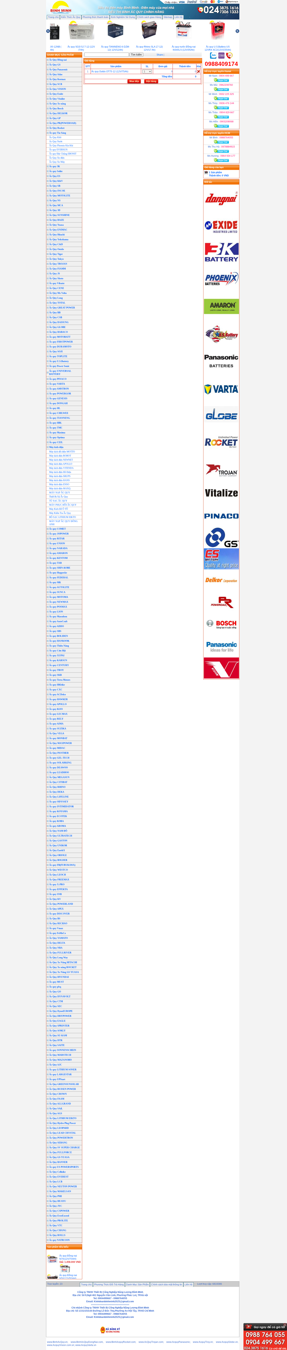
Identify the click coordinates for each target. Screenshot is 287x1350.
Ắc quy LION (56, 611)
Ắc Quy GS (55, 64)
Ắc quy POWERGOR (60, 393)
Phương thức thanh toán (96, 17)
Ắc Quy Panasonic (58, 69)
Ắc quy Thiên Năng (59, 645)
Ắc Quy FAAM (56, 1098)
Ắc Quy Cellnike (57, 1172)
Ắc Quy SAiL (56, 1108)
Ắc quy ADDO (56, 626)
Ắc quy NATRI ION (59, 1240)
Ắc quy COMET (57, 528)
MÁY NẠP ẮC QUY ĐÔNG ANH (63, 523)
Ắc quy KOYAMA (58, 811)
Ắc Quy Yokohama (58, 239)
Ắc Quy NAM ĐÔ (58, 831)
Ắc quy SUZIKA (57, 728)
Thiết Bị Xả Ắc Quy (58, 496)
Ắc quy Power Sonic (59, 366)
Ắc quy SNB (55, 894)
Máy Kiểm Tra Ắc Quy (60, 513)
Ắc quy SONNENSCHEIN (62, 1050)
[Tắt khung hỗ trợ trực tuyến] (284, 1324)
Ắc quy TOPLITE (58, 356)
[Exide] (221, 237)
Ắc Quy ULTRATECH (60, 835)
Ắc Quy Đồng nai (58, 59)
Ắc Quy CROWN (58, 1094)
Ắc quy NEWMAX (58, 602)
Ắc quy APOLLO (58, 704)
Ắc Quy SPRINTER (59, 1025)
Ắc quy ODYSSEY (58, 801)
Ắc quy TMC (55, 427)
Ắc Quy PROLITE (58, 1220)
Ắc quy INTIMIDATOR (61, 806)
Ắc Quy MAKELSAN (60, 1191)
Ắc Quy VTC (55, 1225)
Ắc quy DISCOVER (59, 913)
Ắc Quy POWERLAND (61, 904)
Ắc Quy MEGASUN (59, 777)
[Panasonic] (221, 373)
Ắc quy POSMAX (58, 606)
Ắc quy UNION (57, 543)
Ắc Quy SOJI (56, 351)
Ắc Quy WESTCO (58, 869)
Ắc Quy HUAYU (57, 1201)
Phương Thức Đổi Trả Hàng (109, 1284)
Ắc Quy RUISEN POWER (62, 1089)
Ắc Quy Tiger (56, 254)
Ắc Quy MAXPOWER (60, 743)
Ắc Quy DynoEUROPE (61, 1011)
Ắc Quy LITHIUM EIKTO (62, 1118)
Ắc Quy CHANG (57, 1230)
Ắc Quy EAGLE (57, 1021)
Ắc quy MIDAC (57, 748)
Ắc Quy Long (56, 298)
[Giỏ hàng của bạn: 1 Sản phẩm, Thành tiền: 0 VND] (206, 172)
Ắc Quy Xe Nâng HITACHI (63, 962)
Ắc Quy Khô (55, 137)
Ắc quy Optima (57, 437)
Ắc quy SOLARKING (60, 762)
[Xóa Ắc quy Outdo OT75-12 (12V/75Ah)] (198, 71)
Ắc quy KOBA (56, 821)
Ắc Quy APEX (56, 908)
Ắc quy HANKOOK (59, 641)
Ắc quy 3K (54, 166)
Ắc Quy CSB (55, 317)
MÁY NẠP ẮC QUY (59, 492)
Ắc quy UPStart (57, 1079)
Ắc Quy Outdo (56, 249)
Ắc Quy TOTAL (57, 302)
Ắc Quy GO (55, 991)
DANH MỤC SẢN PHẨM (60, 55)
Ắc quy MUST (56, 982)
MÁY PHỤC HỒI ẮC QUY (63, 505)
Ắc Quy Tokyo (56, 259)
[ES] (221, 568)
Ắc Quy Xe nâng (57, 103)
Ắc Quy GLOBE (57, 327)
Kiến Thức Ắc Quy (70, 17)
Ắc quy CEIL (56, 442)
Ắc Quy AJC (55, 1064)
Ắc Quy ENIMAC (58, 229)
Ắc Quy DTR (55, 1040)
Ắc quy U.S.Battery (59, 361)
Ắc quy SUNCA (57, 592)
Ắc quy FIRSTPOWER (61, 341)
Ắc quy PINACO (57, 379)
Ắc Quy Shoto (56, 278)
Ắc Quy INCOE (57, 190)
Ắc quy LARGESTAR (60, 1074)
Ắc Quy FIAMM (57, 268)
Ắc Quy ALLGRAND (60, 1103)
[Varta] (221, 400)
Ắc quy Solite (55, 171)
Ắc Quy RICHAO (58, 923)
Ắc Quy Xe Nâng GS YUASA (64, 972)
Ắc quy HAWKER (58, 699)
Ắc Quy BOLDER (58, 860)
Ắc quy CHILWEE (58, 413)
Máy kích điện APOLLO (60, 464)
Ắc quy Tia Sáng (57, 133)
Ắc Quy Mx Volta (58, 293)
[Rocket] (221, 454)
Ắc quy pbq (55, 986)
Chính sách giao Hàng (149, 17)
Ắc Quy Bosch (56, 108)
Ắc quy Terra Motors (59, 680)
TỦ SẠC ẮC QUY (58, 500)
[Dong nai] (221, 210)
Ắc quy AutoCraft (58, 621)
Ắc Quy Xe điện (56, 157)
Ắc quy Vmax (56, 928)
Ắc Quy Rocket (56, 128)
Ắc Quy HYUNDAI (59, 977)
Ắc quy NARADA (58, 548)
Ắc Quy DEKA (56, 792)
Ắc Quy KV (55, 899)
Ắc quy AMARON (58, 553)
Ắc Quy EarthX (57, 850)
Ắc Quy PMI (55, 1196)
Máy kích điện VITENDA (61, 468)
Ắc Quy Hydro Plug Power (62, 1123)
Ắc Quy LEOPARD (59, 1128)
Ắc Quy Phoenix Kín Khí (61, 145)
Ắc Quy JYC (55, 1206)
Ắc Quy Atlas (55, 74)
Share (160, 54)
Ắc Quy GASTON (58, 840)
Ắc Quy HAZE (56, 220)
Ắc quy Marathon (58, 616)
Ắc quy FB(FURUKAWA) (62, 865)
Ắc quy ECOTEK (58, 816)
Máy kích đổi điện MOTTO (62, 451)
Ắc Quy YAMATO (58, 938)
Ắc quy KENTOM (58, 558)
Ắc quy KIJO (56, 709)
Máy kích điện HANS (59, 480)
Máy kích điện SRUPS (59, 476)
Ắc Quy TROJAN (58, 263)
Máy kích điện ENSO (59, 484)
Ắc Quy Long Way (58, 957)
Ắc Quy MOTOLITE (59, 195)
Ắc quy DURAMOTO (60, 346)
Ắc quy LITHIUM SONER (63, 1069)
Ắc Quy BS (54, 918)
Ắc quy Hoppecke (58, 572)
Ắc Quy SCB (55, 84)
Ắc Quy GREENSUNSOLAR (64, 1084)
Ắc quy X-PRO (56, 884)
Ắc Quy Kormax (57, 79)
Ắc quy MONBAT (58, 738)
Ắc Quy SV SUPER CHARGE (64, 1147)
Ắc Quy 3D (54, 210)
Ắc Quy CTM (56, 1001)
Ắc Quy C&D (56, 244)
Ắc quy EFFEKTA (58, 889)
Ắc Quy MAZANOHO (60, 1059)
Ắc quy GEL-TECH (59, 757)
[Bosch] (221, 634)
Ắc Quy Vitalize (57, 98)
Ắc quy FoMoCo (57, 933)
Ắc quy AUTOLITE (59, 587)
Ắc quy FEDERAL (58, 577)
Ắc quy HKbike (57, 684)
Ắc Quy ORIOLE (58, 855)
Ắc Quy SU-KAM (58, 1035)
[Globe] (221, 427)
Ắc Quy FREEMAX (59, 879)
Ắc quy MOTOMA (58, 597)
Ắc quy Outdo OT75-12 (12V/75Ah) (109, 71)
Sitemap (167, 17)
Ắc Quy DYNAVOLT (59, 996)
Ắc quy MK (55, 582)
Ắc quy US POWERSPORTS (64, 1167)
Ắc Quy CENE (56, 288)
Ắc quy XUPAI (56, 655)
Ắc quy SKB (55, 675)
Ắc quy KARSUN (58, 660)
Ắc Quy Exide (56, 94)
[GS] (221, 546)
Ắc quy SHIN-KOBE (59, 567)
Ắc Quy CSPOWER (59, 1211)
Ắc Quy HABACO (58, 332)
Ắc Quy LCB (55, 1181)
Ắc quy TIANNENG (59, 418)
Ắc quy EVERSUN (58, 149)
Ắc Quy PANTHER (59, 753)
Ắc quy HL (54, 408)
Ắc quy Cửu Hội (57, 650)
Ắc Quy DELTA (57, 943)
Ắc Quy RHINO (57, 787)
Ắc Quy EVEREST (59, 1176)
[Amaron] (221, 318)
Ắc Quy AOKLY (57, 1030)
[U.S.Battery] (221, 346)
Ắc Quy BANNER (58, 1162)
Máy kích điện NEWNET (61, 460)
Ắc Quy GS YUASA (59, 1157)
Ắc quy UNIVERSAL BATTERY (60, 372)
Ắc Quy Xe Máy (57, 162)
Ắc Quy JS (54, 273)
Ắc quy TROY (56, 670)
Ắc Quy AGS (55, 1113)
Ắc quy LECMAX (58, 714)
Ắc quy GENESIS (58, 398)
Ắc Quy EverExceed (59, 1215)
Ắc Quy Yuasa (56, 225)
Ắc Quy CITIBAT (58, 782)
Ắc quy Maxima (57, 432)
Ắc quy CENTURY (59, 665)
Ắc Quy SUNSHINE (59, 215)
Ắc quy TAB (55, 563)
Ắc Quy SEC (55, 1006)
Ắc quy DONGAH (58, 403)
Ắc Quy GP (55, 118)
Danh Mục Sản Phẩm (137, 1284)
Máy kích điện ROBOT (60, 455)
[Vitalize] (221, 503)
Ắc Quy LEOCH (57, 874)
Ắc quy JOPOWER (59, 533)
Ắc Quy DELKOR (58, 113)
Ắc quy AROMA (57, 826)
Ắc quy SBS (55, 631)
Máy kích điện (56, 447)
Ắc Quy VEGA (56, 733)
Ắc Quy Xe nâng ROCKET (63, 967)
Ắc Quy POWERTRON (61, 1137)
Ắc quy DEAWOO (58, 767)
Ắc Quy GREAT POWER (62, 307)
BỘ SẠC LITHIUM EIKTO (62, 517)
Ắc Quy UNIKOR (58, 845)
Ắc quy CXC (55, 689)
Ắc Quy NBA (55, 947)
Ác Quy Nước (55, 141)
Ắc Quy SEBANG (58, 1142)
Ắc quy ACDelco (57, 694)
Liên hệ (179, 17)
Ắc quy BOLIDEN (58, 636)
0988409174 (221, 64)
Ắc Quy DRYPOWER (60, 1016)
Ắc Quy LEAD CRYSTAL (62, 1133)
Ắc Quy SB (54, 186)
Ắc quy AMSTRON (59, 388)
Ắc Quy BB (55, 312)
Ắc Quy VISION (57, 89)
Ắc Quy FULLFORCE (60, 1152)
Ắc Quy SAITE (57, 1045)
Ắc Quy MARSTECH (60, 1055)
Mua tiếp (134, 81)
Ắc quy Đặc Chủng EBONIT (62, 153)
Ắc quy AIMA (56, 723)
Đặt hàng (151, 81)
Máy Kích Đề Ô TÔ (58, 509)
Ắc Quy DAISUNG (59, 322)
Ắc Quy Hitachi (57, 234)
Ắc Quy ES (54, 176)
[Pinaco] (221, 525)
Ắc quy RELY (56, 718)
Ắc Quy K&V (56, 181)
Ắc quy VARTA (57, 384)
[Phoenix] (221, 291)
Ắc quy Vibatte (56, 283)
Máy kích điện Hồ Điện (60, 472)
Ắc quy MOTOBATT (59, 337)
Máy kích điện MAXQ (59, 488)
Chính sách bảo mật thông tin (166, 1284)
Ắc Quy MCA (56, 205)
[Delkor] (221, 590)
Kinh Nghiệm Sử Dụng (123, 17)
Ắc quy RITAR (57, 538)
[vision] (221, 677)
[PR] (221, 612)
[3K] (221, 264)
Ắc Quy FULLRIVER (60, 952)
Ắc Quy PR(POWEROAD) (62, 123)
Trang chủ (53, 17)
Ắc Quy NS (55, 200)
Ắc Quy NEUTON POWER (63, 1186)
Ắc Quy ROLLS (57, 1235)
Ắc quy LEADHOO (59, 772)
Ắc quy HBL (55, 422)
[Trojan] (221, 481)
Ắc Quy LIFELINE (59, 796)
